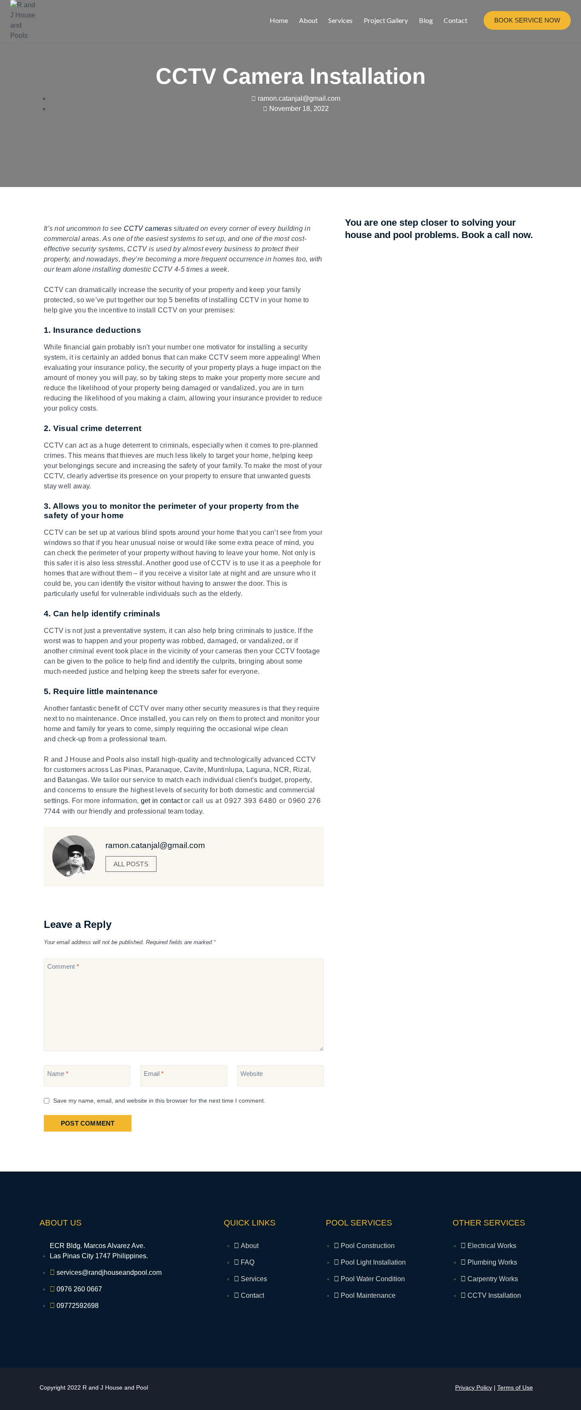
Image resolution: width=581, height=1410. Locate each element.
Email (154, 1073)
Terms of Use (515, 1387)
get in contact (161, 800)
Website (251, 1073)
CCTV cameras (148, 228)
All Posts (131, 864)
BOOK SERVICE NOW (527, 20)
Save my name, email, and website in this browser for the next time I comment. (159, 1100)
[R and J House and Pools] (25, 20)
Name (57, 1073)
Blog (426, 20)
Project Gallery (386, 20)
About (308, 20)
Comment (63, 966)
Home (279, 20)
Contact (455, 20)
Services (340, 20)
